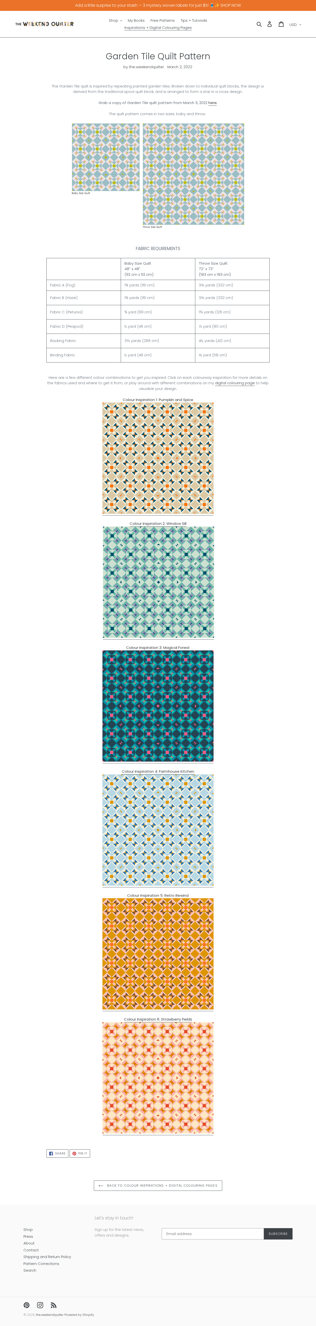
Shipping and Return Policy (47, 1256)
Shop (28, 1229)
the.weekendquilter (49, 1315)
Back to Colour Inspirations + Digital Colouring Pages (161, 1185)
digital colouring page (235, 382)
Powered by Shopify (79, 1315)
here (212, 102)
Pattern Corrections (41, 1263)
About (29, 1243)
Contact (31, 1250)
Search (29, 1270)
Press (28, 1236)
